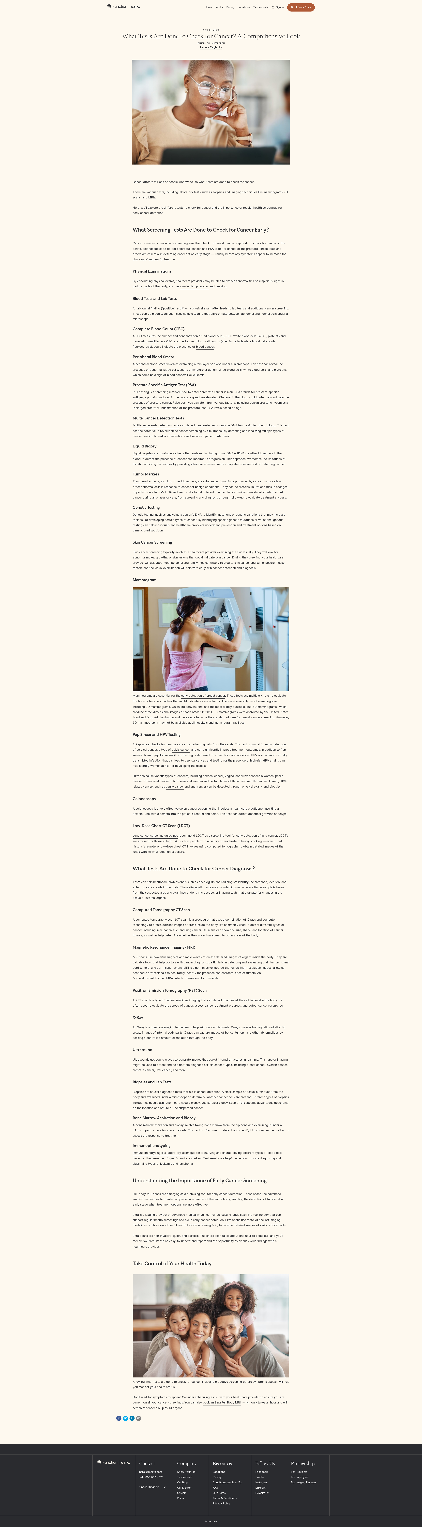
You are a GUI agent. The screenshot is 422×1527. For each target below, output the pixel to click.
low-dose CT (169, 1225)
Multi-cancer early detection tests (156, 425)
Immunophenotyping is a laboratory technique (164, 1152)
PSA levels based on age (224, 408)
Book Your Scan (301, 7)
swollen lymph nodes (194, 286)
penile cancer (175, 786)
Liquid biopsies (143, 453)
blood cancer (205, 346)
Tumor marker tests (146, 481)
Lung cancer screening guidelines (155, 835)
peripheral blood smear (151, 364)
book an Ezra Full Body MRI (222, 1402)
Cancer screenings (145, 243)
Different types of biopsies (270, 1097)
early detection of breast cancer (203, 695)
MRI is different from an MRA (153, 978)
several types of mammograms (256, 701)
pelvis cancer (181, 749)
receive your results (146, 1241)
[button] (154, 1487)
